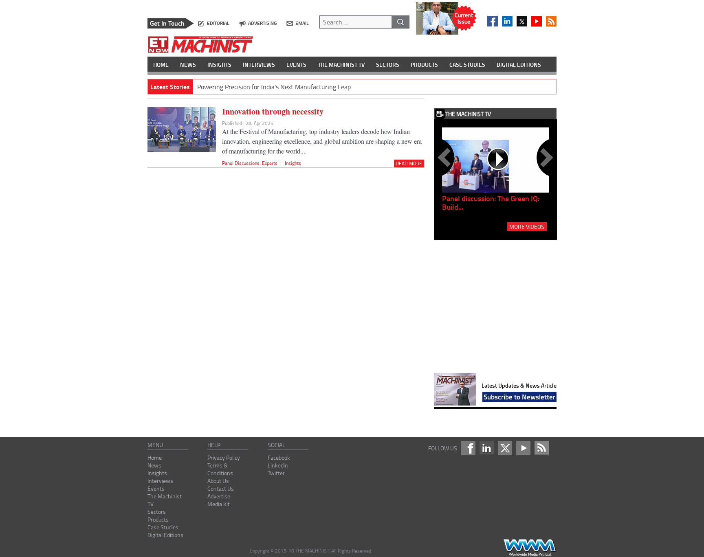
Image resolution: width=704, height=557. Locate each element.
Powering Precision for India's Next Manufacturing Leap (274, 86)
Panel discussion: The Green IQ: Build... (490, 202)
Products (158, 519)
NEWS (188, 64)
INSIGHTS (219, 64)
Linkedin (278, 465)
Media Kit (218, 504)
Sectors (156, 511)
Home (154, 457)
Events (156, 488)
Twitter (276, 473)
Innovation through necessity (272, 111)
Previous (445, 157)
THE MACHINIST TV (341, 64)
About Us (218, 481)
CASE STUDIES (467, 64)
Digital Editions (165, 535)
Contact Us (220, 488)
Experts (269, 163)
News (154, 465)
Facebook (279, 457)
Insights (293, 163)
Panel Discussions (241, 163)
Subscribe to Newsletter (519, 396)
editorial (218, 23)
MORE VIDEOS (526, 226)
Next (545, 157)
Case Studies (162, 527)
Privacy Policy (223, 457)
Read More (409, 163)
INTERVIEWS (259, 64)
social (276, 445)
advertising (262, 23)
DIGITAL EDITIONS (519, 64)
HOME (161, 64)
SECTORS (387, 64)
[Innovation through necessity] (181, 150)
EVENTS (296, 64)
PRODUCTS (424, 64)
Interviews (160, 481)
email (302, 23)
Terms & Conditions (220, 469)
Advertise (218, 496)
